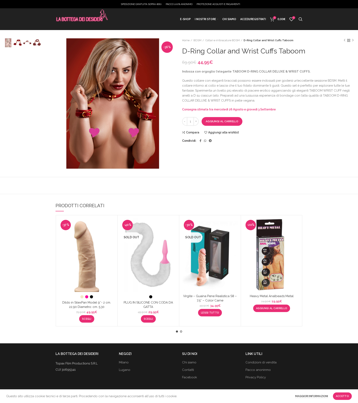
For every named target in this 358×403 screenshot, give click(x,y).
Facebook (189, 377)
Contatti (188, 370)
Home (186, 40)
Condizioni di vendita (261, 362)
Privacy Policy (256, 377)
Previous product (344, 40)
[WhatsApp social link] (205, 140)
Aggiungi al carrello (222, 121)
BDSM (197, 40)
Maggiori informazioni (311, 396)
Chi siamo (189, 362)
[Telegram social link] (210, 140)
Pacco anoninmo (258, 370)
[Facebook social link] (200, 140)
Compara (192, 132)
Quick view (111, 234)
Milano (124, 362)
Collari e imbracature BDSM (222, 40)
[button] (271, 308)
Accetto (342, 396)
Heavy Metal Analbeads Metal (272, 296)
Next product (353, 40)
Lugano (124, 370)
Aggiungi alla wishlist (223, 132)
